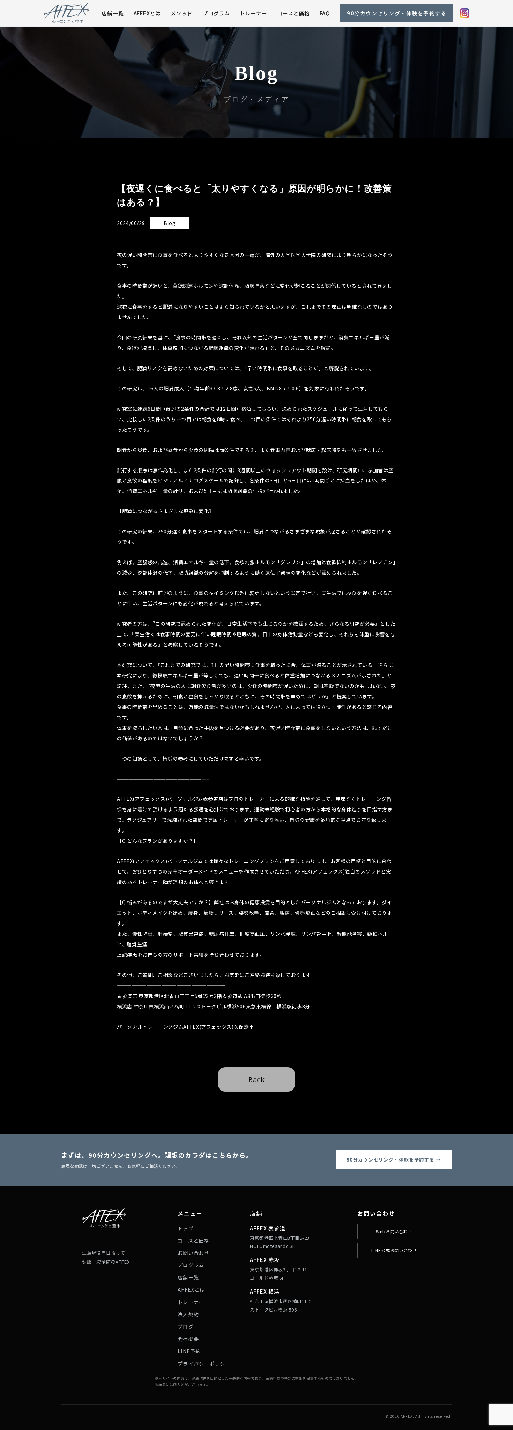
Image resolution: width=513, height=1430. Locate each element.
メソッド (182, 13)
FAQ (325, 13)
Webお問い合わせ (394, 1231)
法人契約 (188, 1314)
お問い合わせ (193, 1252)
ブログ (185, 1326)
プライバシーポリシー (204, 1363)
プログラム (216, 13)
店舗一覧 (113, 13)
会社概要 (188, 1338)
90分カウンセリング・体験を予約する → (394, 1159)
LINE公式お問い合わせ (394, 1250)
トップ (185, 1228)
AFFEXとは (147, 13)
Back (256, 1079)
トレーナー (253, 13)
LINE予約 (189, 1351)
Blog (170, 223)
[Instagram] (464, 13)
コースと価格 (293, 13)
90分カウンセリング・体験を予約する (396, 13)
